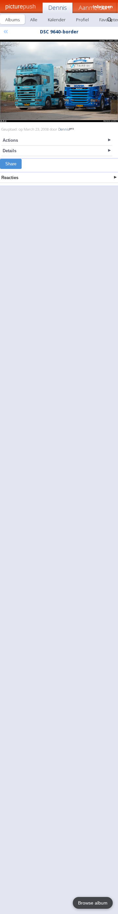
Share (10, 163)
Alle (33, 20)
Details (9, 150)
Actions (10, 140)
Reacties (9, 177)
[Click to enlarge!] (59, 81)
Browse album (93, 902)
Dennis (57, 7)
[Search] (109, 19)
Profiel (82, 20)
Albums (12, 20)
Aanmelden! (94, 7)
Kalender (57, 20)
